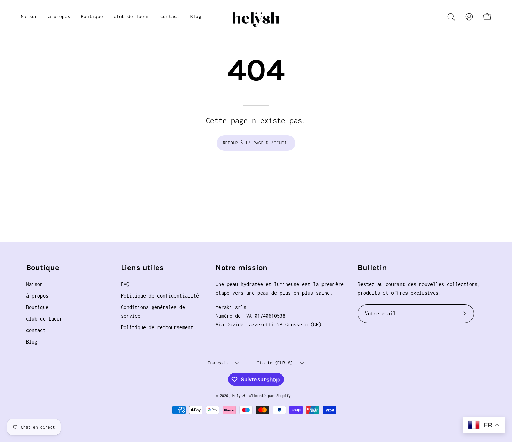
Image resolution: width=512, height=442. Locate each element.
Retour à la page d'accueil (256, 143)
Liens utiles (142, 267)
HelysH (238, 396)
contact (36, 330)
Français (218, 362)
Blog (31, 342)
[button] (92, 16)
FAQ (125, 284)
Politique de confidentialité (160, 296)
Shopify (283, 396)
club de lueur (44, 319)
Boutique (42, 267)
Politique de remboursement (157, 327)
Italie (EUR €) (275, 362)
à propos (37, 296)
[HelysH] (256, 16)
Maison (34, 284)
